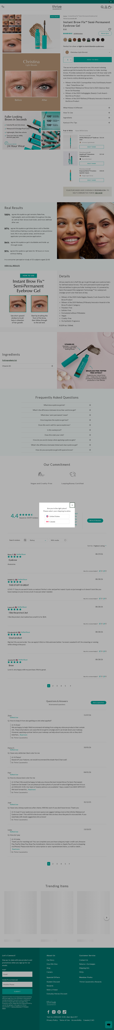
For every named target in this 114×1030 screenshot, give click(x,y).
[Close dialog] (72, 505)
